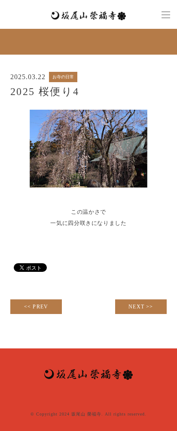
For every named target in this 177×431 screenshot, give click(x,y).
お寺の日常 (63, 76)
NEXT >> (140, 307)
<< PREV (36, 307)
